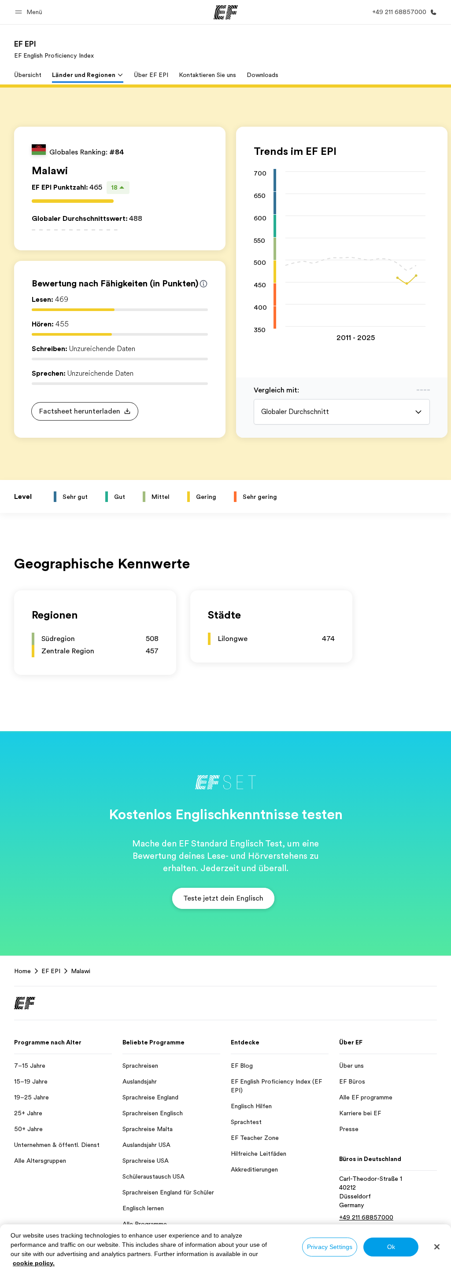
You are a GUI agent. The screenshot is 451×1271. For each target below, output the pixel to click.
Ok (391, 1246)
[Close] (437, 1246)
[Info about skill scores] (203, 283)
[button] (30, 12)
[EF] (226, 12)
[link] (54, 49)
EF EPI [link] (50, 970)
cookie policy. (34, 1263)
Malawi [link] (80, 970)
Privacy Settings (329, 1246)
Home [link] (22, 970)
